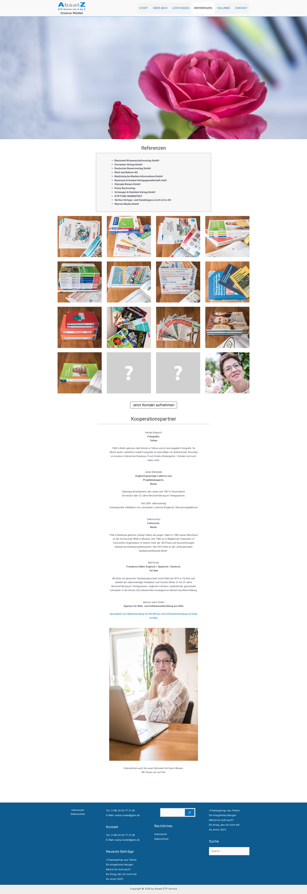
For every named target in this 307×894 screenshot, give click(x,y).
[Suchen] (189, 812)
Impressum (77, 809)
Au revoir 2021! (114, 878)
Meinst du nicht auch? (118, 869)
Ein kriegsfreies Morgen (119, 864)
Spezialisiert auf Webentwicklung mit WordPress (135, 613)
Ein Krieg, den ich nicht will (121, 874)
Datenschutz (78, 813)
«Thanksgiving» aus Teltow (121, 859)
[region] (153, 78)
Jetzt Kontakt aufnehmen (153, 405)
